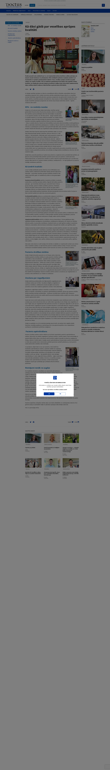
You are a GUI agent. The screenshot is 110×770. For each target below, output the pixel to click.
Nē (60, 393)
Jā (49, 393)
